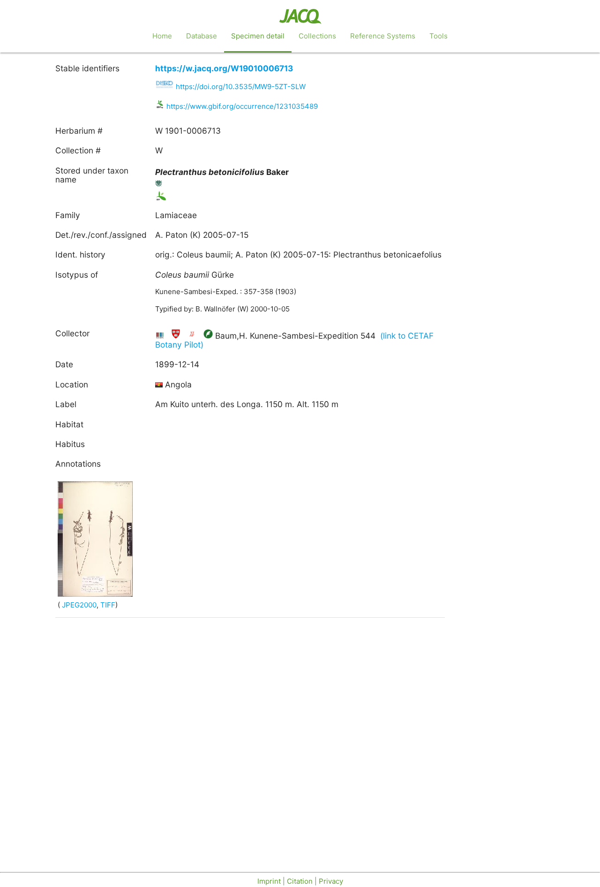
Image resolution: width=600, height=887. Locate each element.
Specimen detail (258, 35)
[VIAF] (193, 336)
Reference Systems (382, 35)
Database (201, 35)
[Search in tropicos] (159, 185)
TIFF (107, 604)
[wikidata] (161, 336)
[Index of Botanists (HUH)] (177, 336)
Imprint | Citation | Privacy (300, 881)
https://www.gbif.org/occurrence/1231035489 (242, 106)
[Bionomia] (208, 336)
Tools (438, 35)
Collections (317, 35)
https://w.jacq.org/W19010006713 (224, 68)
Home (162, 35)
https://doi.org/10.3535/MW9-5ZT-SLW (241, 86)
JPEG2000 (78, 604)
